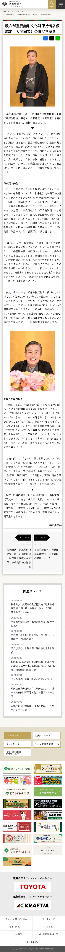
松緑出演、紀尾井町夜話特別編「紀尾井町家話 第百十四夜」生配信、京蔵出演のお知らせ (19, 558)
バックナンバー (13, 744)
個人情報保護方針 (47, 934)
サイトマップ (49, 919)
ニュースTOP (12, 735)
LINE (57, 38)
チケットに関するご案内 (16, 919)
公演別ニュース (42, 735)
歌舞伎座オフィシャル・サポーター (32, 896)
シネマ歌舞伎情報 (44, 744)
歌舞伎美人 (7, 11)
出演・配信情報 (13, 752)
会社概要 (31, 942)
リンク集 (49, 927)
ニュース (17, 11)
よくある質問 (16, 934)
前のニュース (24, 537)
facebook (45, 38)
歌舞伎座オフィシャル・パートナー (32, 878)
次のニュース (40, 537)
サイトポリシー (16, 927)
